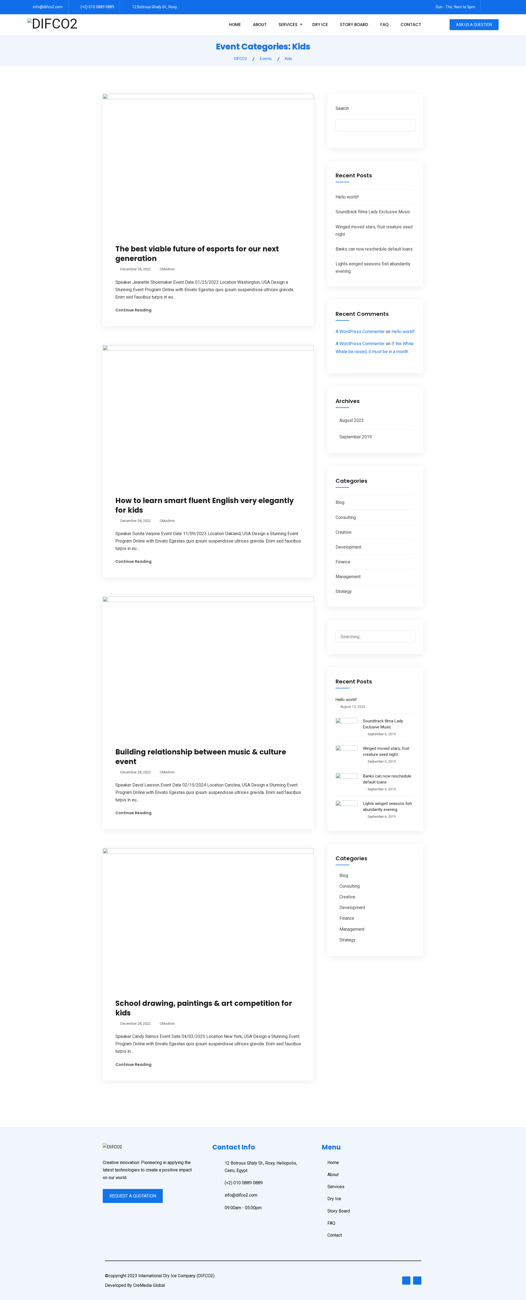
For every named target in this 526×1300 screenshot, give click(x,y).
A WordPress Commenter (360, 331)
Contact (411, 24)
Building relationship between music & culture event (200, 757)
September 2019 (355, 436)
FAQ (384, 24)
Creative (343, 532)
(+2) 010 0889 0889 (97, 7)
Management (348, 576)
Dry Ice (320, 24)
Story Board (354, 24)
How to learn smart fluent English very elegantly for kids (204, 505)
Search (342, 108)
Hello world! (347, 197)
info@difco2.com (48, 7)
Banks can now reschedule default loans (374, 249)
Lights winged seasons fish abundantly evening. (387, 806)
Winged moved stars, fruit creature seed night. (386, 751)
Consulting (346, 517)
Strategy (344, 591)
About (260, 24)
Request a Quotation (132, 1196)
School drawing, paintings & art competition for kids (203, 1008)
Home (235, 24)
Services (288, 24)
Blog (340, 502)
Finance (343, 561)
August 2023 (351, 420)
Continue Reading (133, 310)
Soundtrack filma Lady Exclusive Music (373, 211)
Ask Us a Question (474, 24)
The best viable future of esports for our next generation (197, 253)
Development (348, 547)
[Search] (410, 633)
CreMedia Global (149, 1285)
